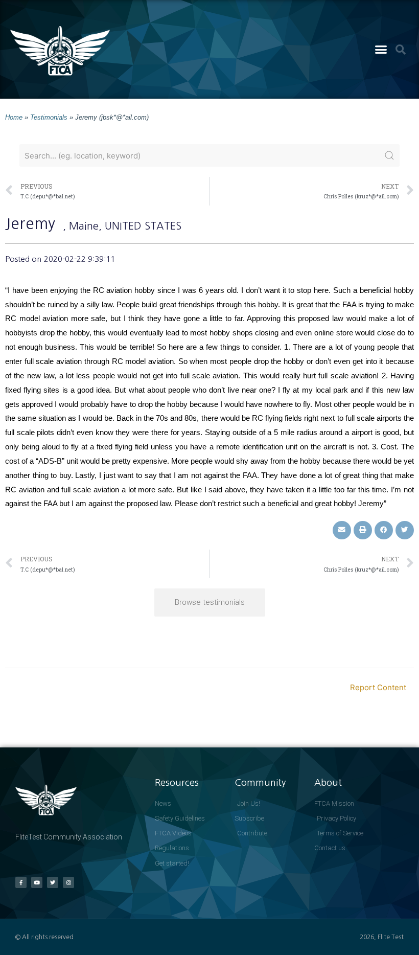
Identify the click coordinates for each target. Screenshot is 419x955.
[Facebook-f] (21, 882)
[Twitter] (52, 882)
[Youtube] (36, 882)
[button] (381, 49)
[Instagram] (68, 882)
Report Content (378, 687)
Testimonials (48, 117)
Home (13, 117)
